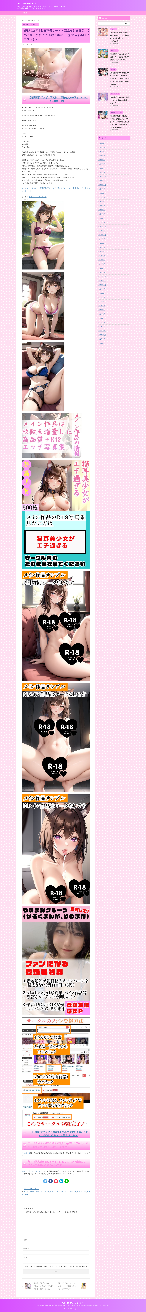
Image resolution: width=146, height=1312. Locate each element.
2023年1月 (101, 322)
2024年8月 (101, 243)
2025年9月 (101, 189)
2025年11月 (102, 181)
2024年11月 (102, 231)
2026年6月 (101, 151)
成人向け (83, 1192)
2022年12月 (102, 326)
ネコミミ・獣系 (55, 1192)
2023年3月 (101, 314)
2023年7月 (101, 297)
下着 (71, 1192)
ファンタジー (65, 1192)
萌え (26, 1194)
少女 (75, 1192)
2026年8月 (101, 143)
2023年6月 (101, 301)
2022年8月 (101, 343)
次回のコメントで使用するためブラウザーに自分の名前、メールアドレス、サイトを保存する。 (57, 1266)
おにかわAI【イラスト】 (37, 197)
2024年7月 (101, 247)
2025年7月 (101, 197)
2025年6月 (101, 201)
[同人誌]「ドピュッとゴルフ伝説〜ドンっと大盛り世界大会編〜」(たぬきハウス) (119, 57)
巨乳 (78, 1192)
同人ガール (26, 1153)
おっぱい (26, 1192)
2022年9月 (101, 339)
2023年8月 (101, 293)
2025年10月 (102, 185)
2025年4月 (101, 210)
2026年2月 (101, 168)
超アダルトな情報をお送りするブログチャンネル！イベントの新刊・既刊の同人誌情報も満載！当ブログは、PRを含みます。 (73, 1306)
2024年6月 (101, 251)
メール (26, 1248)
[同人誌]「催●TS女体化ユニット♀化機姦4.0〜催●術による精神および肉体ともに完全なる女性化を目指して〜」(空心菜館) (120, 78)
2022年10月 (102, 335)
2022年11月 (102, 331)
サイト (25, 1257)
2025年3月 (101, 214)
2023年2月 (101, 318)
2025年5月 (101, 206)
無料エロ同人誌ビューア (31, 1171)
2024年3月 (101, 264)
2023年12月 (102, 276)
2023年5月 (101, 306)
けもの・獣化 (34, 1192)
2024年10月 (102, 235)
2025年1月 (101, 222)
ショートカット (44, 1192)
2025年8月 (101, 193)
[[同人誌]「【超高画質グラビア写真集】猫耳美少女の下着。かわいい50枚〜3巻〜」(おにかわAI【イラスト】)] (61, 1181)
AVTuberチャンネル (27, 3)
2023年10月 (102, 285)
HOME (25, 13)
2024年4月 (101, 260)
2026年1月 (101, 172)
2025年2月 (101, 218)
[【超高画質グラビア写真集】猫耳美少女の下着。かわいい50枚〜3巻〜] (43, 268)
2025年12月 (102, 176)
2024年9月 (101, 239)
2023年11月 (102, 281)
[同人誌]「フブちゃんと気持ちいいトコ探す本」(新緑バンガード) (119, 100)
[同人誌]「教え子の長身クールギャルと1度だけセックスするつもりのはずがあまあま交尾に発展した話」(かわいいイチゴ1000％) (119, 121)
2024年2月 (101, 268)
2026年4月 (101, 160)
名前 (25, 1240)
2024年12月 (102, 226)
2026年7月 (101, 147)
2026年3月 (101, 164)
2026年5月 (101, 156)
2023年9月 (101, 289)
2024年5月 (101, 256)
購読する (104, 18)
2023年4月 (101, 310)
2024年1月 (101, 272)
